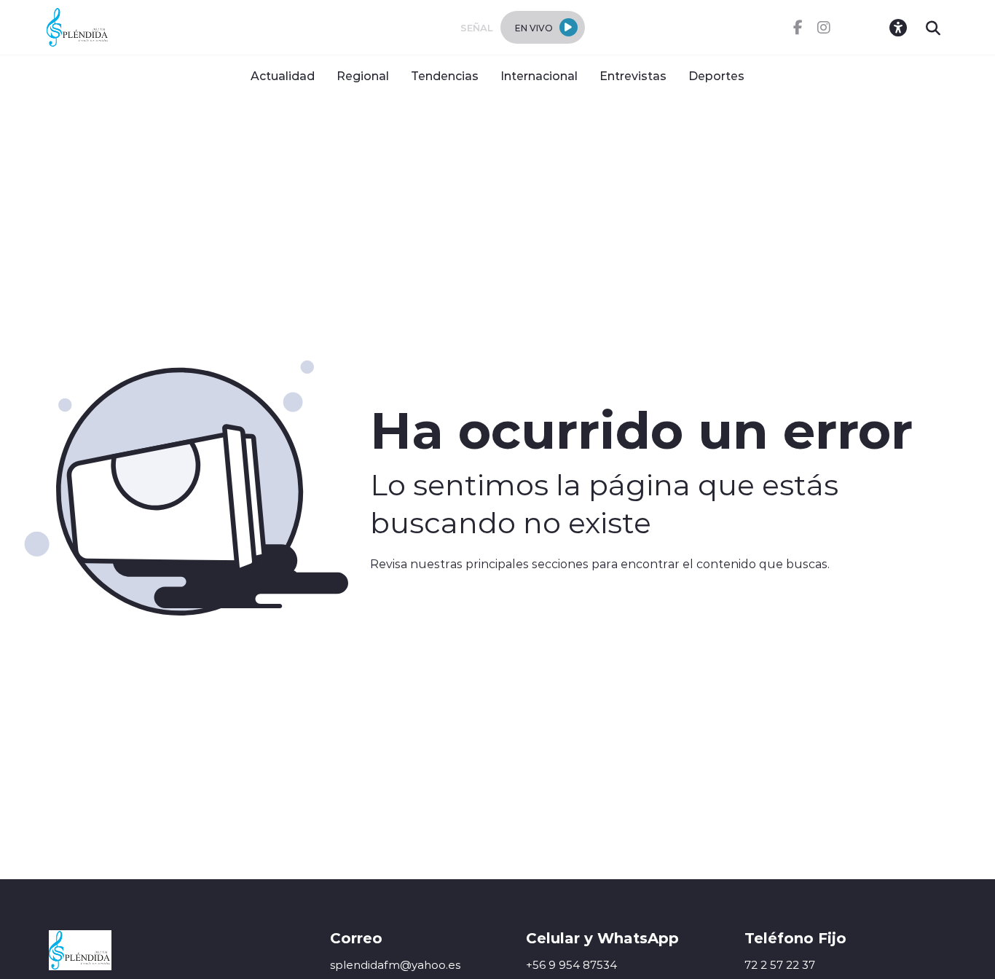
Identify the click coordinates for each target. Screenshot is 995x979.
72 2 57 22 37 (779, 964)
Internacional (539, 75)
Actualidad (283, 75)
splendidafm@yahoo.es (395, 964)
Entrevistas (632, 75)
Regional (363, 75)
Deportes (716, 75)
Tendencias (445, 75)
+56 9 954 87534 (571, 964)
